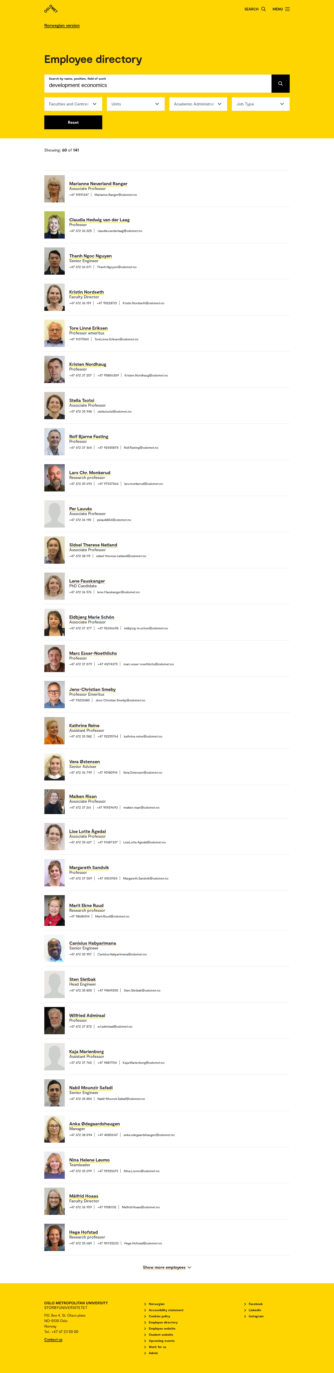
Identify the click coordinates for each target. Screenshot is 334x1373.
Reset (73, 122)
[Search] (263, 9)
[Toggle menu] (287, 9)
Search (251, 9)
